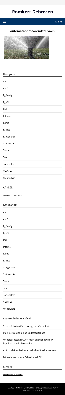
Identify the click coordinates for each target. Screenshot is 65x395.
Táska (6, 150)
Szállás (6, 129)
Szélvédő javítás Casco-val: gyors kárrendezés (26, 325)
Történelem (9, 164)
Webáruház (9, 177)
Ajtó (5, 81)
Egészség (7, 95)
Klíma (6, 122)
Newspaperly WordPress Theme (40, 389)
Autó (5, 88)
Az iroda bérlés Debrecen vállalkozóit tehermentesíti (30, 350)
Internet (7, 115)
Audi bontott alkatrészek (13, 195)
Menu (58, 21)
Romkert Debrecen (32, 12)
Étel (5, 108)
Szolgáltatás (9, 136)
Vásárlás (7, 171)
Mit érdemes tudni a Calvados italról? (22, 357)
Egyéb (6, 102)
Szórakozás (9, 143)
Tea (5, 157)
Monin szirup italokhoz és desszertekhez (24, 332)
